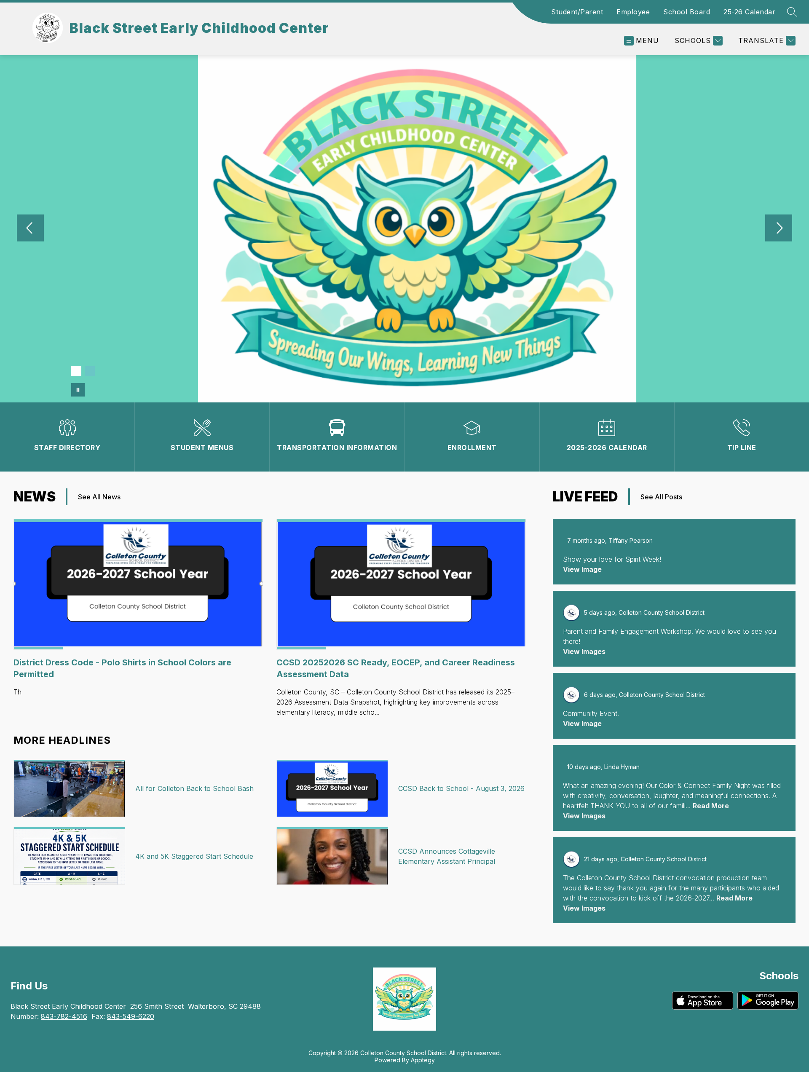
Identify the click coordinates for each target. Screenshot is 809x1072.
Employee (633, 12)
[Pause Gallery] (78, 390)
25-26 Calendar (749, 12)
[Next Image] (778, 228)
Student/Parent (577, 12)
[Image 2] (90, 371)
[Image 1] (76, 371)
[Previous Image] (30, 228)
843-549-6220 (130, 1016)
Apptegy (423, 1060)
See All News (99, 497)
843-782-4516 (64, 1016)
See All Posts (661, 497)
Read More (711, 805)
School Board (686, 12)
